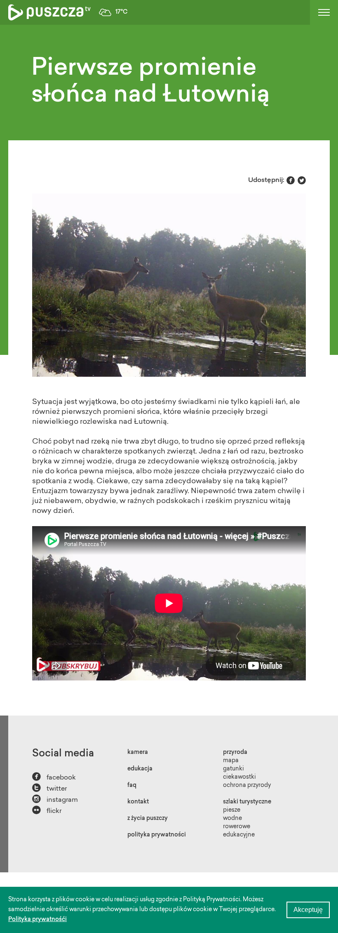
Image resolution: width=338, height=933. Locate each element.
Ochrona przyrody (247, 786)
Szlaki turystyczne (247, 802)
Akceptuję (308, 909)
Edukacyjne (239, 835)
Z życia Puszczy (147, 819)
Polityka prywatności (156, 835)
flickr (46, 810)
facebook (54, 777)
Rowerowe (236, 827)
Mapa (231, 761)
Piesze (231, 810)
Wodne (232, 819)
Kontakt (138, 802)
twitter (49, 788)
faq (131, 786)
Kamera (137, 753)
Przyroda (235, 753)
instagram (55, 799)
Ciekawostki (239, 777)
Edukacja (140, 769)
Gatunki (233, 769)
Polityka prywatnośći (37, 920)
